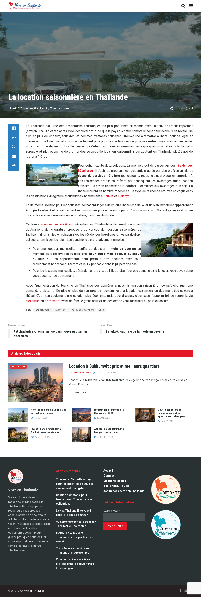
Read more (81, 392)
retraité (54, 301)
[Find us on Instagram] (185, 591)
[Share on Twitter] (13, 147)
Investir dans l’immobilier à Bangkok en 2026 (109, 411)
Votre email (111, 510)
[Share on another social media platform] (13, 166)
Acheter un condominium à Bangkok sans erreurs (109, 430)
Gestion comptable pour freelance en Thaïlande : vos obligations (74, 499)
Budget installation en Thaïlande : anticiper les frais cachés (75, 537)
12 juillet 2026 (104, 437)
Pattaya (123, 196)
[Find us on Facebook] (180, 591)
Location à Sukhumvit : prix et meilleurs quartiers (114, 366)
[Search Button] (183, 6)
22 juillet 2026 (41, 437)
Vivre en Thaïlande (34, 590)
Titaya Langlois (81, 373)
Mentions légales (114, 480)
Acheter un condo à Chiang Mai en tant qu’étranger (48, 411)
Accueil (108, 470)
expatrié (34, 301)
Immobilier (32, 108)
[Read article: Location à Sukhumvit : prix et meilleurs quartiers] (35, 382)
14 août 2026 (102, 373)
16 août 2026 (40, 418)
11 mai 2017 (15, 108)
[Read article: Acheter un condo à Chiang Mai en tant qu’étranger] (18, 415)
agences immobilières (56, 224)
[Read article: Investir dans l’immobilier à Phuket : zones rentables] (18, 434)
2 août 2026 (166, 421)
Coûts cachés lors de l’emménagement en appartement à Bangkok (171, 413)
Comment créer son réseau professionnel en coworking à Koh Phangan (75, 564)
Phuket (108, 196)
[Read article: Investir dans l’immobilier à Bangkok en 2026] (81, 415)
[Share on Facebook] (13, 128)
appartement (43, 310)
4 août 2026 (103, 418)
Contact (108, 475)
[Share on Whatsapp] (13, 137)
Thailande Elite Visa (116, 485)
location (60, 310)
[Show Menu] (191, 6)
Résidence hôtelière (82, 310)
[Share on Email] (13, 156)
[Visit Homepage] (26, 6)
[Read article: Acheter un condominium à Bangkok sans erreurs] (81, 434)
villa (101, 310)
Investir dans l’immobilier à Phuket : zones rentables (46, 430)
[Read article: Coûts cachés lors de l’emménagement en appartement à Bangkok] (145, 415)
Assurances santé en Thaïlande (123, 491)
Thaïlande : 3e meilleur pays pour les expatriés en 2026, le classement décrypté (74, 484)
